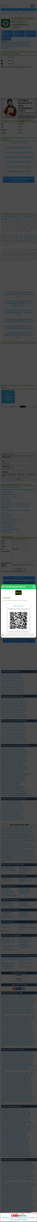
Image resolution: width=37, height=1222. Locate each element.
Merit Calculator (15, 1219)
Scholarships (19, 1217)
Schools (26, 1217)
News (11, 1217)
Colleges (32, 1217)
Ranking (24, 1219)
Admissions (5, 1217)
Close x (34, 1212)
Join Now (20, 606)
